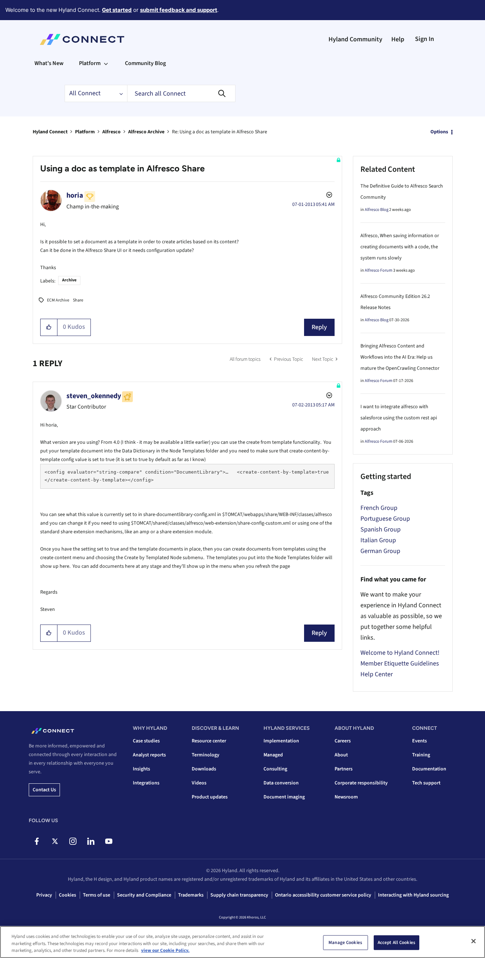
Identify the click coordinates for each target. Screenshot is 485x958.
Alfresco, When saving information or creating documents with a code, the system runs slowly (399, 247)
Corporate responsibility (361, 783)
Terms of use (96, 895)
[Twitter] (55, 841)
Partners (344, 769)
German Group (380, 551)
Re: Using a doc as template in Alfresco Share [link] (219, 131)
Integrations (146, 783)
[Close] (473, 941)
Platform (85, 131)
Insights (141, 769)
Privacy (44, 895)
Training (421, 755)
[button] (49, 327)
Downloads (204, 769)
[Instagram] (73, 841)
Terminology (205, 755)
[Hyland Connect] (82, 39)
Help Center (376, 674)
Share (78, 300)
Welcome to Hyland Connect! (399, 652)
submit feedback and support (178, 9)
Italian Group (378, 540)
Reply (319, 327)
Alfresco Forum (378, 270)
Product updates (210, 797)
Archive (69, 280)
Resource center (209, 741)
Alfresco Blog (376, 210)
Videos (199, 783)
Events (419, 741)
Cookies (67, 895)
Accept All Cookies (396, 942)
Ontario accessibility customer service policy (323, 895)
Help (397, 39)
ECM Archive (58, 300)
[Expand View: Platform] (105, 63)
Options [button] (439, 131)
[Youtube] (109, 841)
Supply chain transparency (239, 895)
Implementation (281, 741)
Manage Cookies (345, 942)
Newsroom (346, 797)
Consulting (275, 769)
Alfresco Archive (146, 131)
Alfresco (111, 131)
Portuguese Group (385, 518)
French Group (378, 507)
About (341, 755)
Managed (273, 755)
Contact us (44, 789)
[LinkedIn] (91, 841)
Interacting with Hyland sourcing (413, 895)
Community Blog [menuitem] (145, 63)
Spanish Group (380, 529)
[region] (242, 942)
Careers (343, 741)
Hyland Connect (50, 131)
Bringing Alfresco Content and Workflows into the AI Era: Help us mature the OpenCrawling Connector (399, 357)
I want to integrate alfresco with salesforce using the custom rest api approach (398, 418)
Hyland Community (355, 39)
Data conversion (281, 783)
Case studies (146, 741)
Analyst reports (149, 755)
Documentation (429, 769)
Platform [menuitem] (90, 63)
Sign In (424, 38)
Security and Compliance (144, 895)
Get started (117, 9)
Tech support (426, 783)
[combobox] (181, 93)
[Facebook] (37, 841)
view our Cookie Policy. (165, 950)
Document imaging (284, 797)
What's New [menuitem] (49, 63)
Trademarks (191, 895)
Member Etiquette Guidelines (399, 663)
